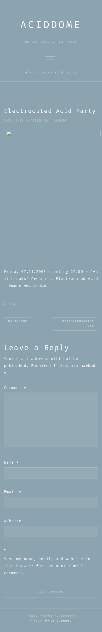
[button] (50, 59)
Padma (38, 620)
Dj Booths (17, 321)
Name (11, 462)
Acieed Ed (39, 120)
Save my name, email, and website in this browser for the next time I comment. (47, 566)
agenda (61, 120)
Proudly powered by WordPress (51, 616)
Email (12, 491)
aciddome (51, 25)
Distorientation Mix (78, 324)
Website (12, 521)
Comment (15, 387)
